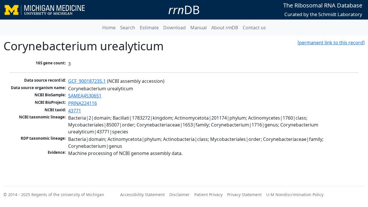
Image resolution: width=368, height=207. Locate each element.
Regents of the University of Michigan (67, 194)
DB (184, 10)
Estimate (149, 27)
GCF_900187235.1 (87, 81)
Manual (198, 27)
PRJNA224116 (82, 103)
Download (174, 27)
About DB (224, 27)
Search (127, 27)
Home (109, 27)
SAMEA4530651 (84, 96)
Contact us (254, 27)
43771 (74, 111)
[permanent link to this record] (331, 42)
